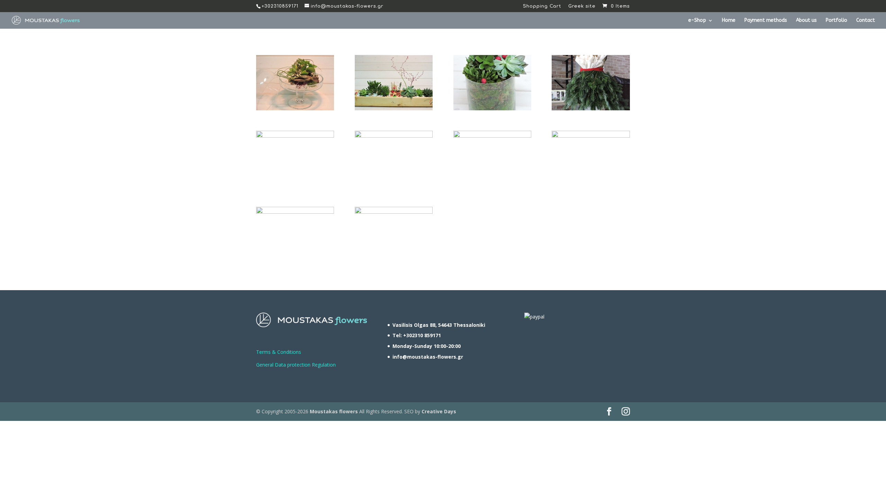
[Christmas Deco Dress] (591, 108)
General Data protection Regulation (296, 364)
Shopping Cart (542, 6)
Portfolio (836, 20)
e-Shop (697, 20)
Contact (865, 20)
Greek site (582, 6)
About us (806, 20)
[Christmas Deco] (295, 135)
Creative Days (439, 411)
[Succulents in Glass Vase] (492, 108)
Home (728, 20)
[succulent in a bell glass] (295, 108)
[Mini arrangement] (591, 135)
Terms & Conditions (278, 352)
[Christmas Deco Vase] (394, 135)
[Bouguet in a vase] (492, 135)
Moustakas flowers (333, 411)
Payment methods (765, 20)
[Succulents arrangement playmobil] (394, 108)
